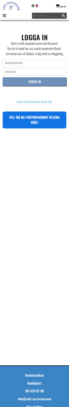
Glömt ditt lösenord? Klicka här (34, 102)
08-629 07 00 (34, 391)
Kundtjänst (34, 383)
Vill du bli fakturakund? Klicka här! (34, 120)
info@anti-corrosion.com (34, 399)
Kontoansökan (34, 375)
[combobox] (49, 16)
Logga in (34, 81)
